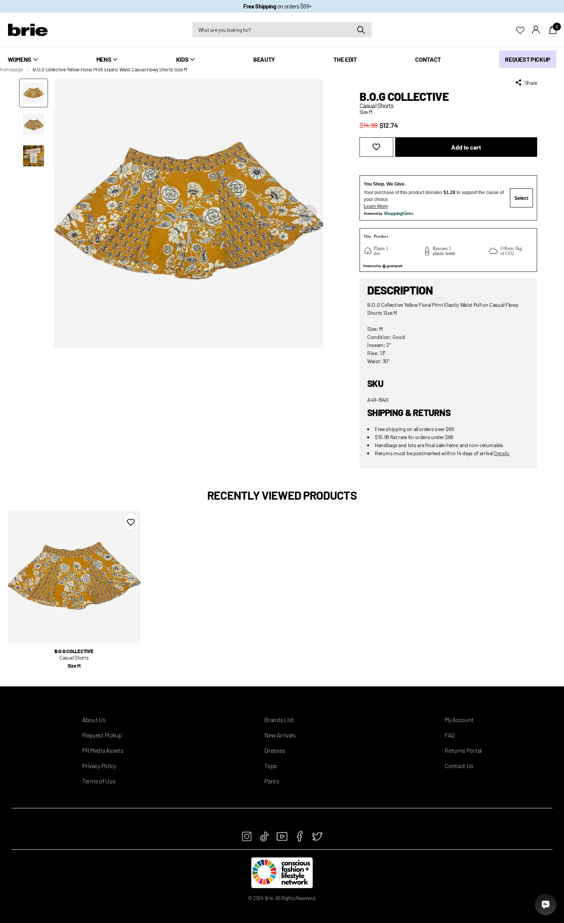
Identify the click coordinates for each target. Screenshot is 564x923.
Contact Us (459, 765)
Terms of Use (98, 781)
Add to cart (466, 147)
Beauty (264, 59)
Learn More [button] (376, 206)
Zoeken (361, 30)
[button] (308, 213)
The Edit (344, 59)
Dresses (274, 750)
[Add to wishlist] (376, 147)
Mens (104, 59)
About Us (94, 719)
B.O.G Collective (404, 96)
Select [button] (521, 198)
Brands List (279, 719)
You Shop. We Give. (385, 184)
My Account (459, 719)
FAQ (449, 735)
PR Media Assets (102, 750)
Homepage (11, 69)
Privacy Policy (99, 765)
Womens (19, 59)
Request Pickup (528, 59)
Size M (74, 666)
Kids (182, 59)
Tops (270, 765)
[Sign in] (536, 29)
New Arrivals (279, 735)
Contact (428, 59)
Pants (271, 781)
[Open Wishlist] (524, 29)
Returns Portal (463, 750)
